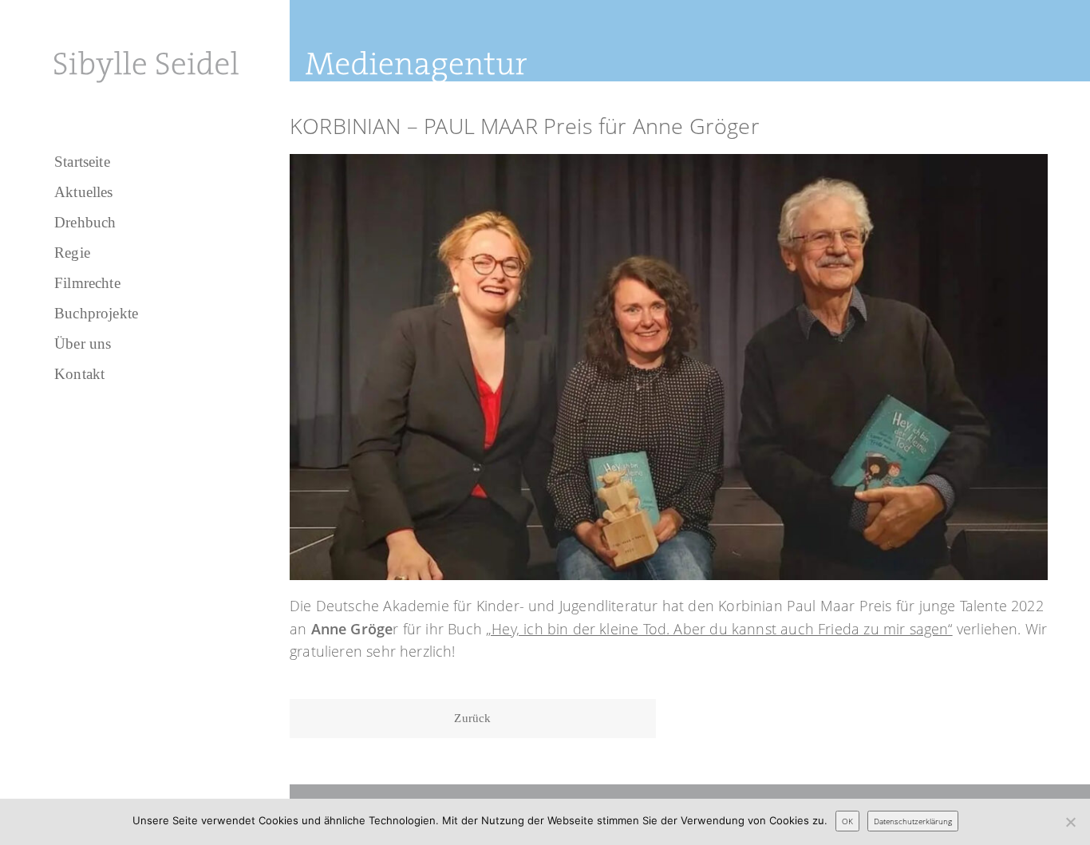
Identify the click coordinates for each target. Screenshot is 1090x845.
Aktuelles (83, 192)
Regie (72, 252)
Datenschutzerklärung (913, 821)
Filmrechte (87, 282)
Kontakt (79, 373)
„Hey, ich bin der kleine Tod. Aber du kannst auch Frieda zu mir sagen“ (719, 628)
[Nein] (1070, 822)
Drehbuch (85, 222)
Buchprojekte (96, 313)
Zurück (472, 718)
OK (847, 821)
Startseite (82, 161)
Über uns (82, 343)
